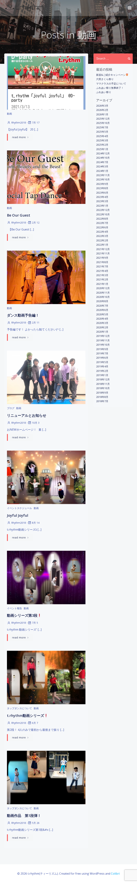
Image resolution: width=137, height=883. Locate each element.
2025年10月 (103, 123)
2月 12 (35, 222)
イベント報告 (14, 608)
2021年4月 (102, 271)
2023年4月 (102, 197)
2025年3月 (102, 140)
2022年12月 (103, 210)
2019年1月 (102, 375)
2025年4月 (102, 136)
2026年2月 (102, 110)
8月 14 (35, 522)
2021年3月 (102, 275)
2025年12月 (103, 118)
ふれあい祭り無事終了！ (110, 87)
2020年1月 (102, 331)
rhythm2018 (18, 122)
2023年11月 (103, 175)
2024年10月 (103, 157)
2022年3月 (102, 236)
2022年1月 (102, 244)
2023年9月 (102, 184)
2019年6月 (102, 357)
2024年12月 (103, 153)
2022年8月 (102, 218)
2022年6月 (102, 227)
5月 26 (35, 823)
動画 (9, 113)
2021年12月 (103, 249)
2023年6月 (102, 192)
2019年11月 (103, 340)
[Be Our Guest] (46, 177)
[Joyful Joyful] (46, 477)
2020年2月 (102, 327)
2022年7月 (102, 223)
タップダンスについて (19, 708)
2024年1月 (102, 171)
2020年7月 (102, 305)
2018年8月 (102, 397)
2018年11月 (103, 384)
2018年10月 (103, 388)
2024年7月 (102, 162)
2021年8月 (102, 262)
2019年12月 (103, 336)
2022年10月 (103, 214)
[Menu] (130, 8)
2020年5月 (102, 314)
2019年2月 (102, 371)
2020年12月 (103, 288)
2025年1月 (102, 149)
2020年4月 (102, 318)
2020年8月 (102, 301)
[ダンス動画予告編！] (46, 277)
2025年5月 (102, 131)
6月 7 (35, 723)
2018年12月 (103, 379)
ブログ (10, 408)
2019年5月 (102, 362)
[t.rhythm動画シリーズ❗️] (46, 677)
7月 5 (35, 622)
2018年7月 (102, 401)
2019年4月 (102, 366)
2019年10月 (103, 344)
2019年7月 (102, 353)
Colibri (115, 874)
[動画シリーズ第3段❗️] (46, 577)
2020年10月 (103, 297)
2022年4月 (102, 231)
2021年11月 (103, 253)
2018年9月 (102, 392)
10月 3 (35, 422)
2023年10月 (103, 179)
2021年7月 (102, 266)
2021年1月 (102, 284)
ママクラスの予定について (111, 83)
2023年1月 (102, 205)
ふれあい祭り (103, 92)
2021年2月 (102, 279)
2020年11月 (103, 292)
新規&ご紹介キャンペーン (111, 74)
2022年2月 (102, 240)
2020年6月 (102, 310)
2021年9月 (102, 257)
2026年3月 (102, 105)
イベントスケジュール (19, 508)
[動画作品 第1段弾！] (46, 777)
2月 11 (35, 322)
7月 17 (35, 122)
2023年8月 (102, 188)
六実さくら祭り (105, 79)
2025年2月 (102, 144)
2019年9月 (102, 349)
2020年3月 (102, 323)
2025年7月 (102, 127)
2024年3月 (102, 166)
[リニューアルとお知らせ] (46, 377)
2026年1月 (102, 114)
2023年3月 (102, 201)
